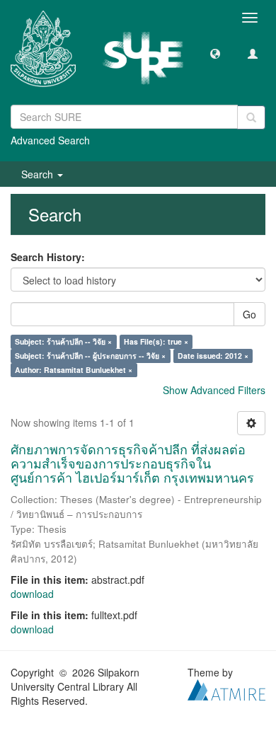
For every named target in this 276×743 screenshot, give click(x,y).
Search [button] (38, 174)
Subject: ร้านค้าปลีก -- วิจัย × (63, 341)
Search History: (48, 257)
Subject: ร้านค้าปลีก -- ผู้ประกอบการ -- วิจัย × (90, 355)
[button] (215, 53)
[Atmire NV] (226, 688)
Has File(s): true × (156, 341)
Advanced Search (50, 140)
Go (249, 314)
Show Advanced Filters (214, 390)
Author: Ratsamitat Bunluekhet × (73, 369)
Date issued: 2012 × (213, 355)
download (32, 594)
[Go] (251, 117)
